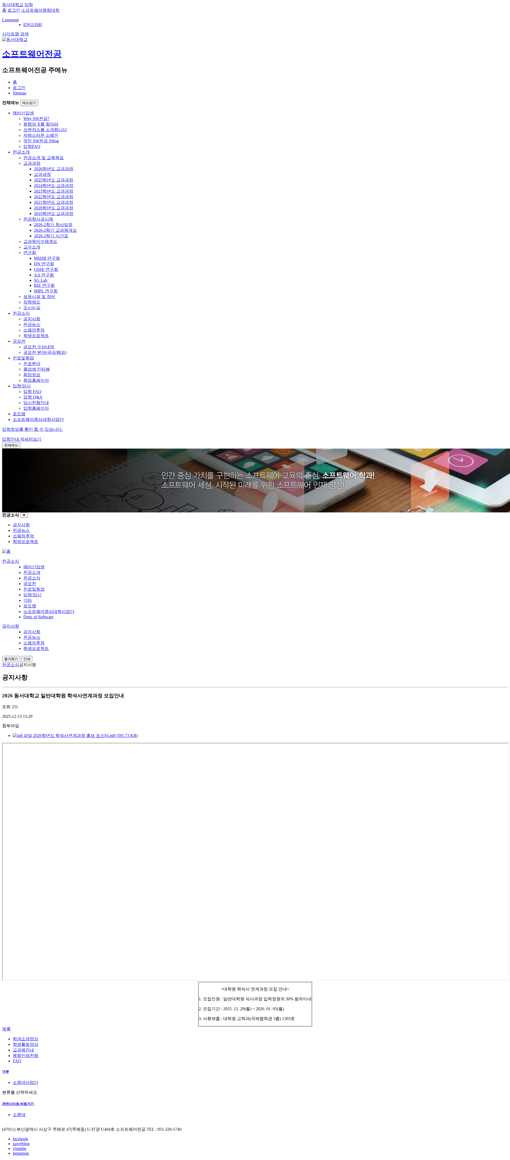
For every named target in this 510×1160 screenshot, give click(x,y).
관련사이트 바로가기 (18, 1104)
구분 (5, 1072)
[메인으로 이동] (6, 551)
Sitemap (19, 93)
